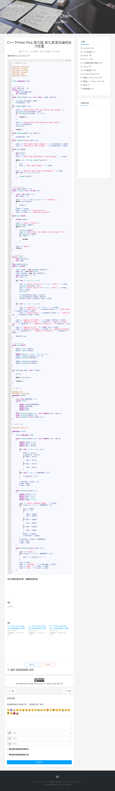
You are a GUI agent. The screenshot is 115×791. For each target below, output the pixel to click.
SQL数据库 (87, 70)
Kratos (53, 784)
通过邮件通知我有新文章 (19, 754)
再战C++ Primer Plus (92, 81)
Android (86, 48)
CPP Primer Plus (22, 670)
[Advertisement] (48, 590)
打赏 (32, 665)
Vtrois (68, 784)
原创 (31, 670)
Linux (85, 66)
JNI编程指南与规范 (91, 63)
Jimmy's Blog (14, 6)
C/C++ (86, 59)
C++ (12, 670)
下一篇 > (68, 691)
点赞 (48, 665)
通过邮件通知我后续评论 (19, 749)
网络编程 (86, 89)
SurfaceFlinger (89, 74)
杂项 (85, 85)
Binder (86, 55)
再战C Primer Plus (90, 77)
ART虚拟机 (87, 52)
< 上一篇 (10, 691)
